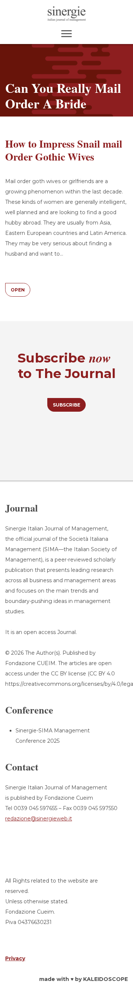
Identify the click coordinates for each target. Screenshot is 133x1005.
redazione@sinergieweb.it (38, 818)
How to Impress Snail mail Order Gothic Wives (63, 150)
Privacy (15, 958)
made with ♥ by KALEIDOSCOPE (83, 979)
